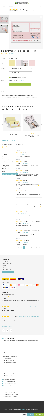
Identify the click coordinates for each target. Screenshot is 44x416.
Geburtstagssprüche (8, 347)
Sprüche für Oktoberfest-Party (9, 352)
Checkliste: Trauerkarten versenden (10, 396)
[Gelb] (12, 63)
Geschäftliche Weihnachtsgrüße (9, 385)
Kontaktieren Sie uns (7, 263)
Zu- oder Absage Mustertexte (9, 381)
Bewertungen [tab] (9, 140)
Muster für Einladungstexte (8, 345)
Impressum (4, 404)
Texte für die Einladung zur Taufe (10, 371)
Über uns (4, 267)
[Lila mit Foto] (25, 63)
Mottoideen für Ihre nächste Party (9, 390)
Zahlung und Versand (7, 405)
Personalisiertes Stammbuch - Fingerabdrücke (27, 306)
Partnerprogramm (6, 261)
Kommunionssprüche (8, 369)
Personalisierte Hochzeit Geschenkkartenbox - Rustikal (29, 316)
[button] (2, 100)
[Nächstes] (42, 32)
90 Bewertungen (11, 53)
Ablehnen (24, 414)
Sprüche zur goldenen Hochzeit (10, 362)
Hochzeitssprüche (7, 358)
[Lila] (19, 63)
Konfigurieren (30, 414)
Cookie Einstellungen (7, 269)
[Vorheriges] (10, 32)
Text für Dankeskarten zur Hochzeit (10, 383)
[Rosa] (32, 63)
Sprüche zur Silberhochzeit (9, 360)
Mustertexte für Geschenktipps (9, 379)
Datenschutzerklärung (21, 405)
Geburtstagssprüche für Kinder (10, 350)
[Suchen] (40, 6)
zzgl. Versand (21, 80)
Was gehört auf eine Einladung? (9, 343)
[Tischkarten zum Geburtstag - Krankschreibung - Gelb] (12, 122)
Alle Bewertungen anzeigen (7, 326)
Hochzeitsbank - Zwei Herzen (24, 297)
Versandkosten (23, 409)
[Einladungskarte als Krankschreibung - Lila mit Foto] (32, 122)
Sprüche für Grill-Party (8, 375)
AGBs (31, 404)
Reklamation (5, 265)
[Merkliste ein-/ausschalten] (41, 17)
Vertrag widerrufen (8, 271)
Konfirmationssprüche (8, 367)
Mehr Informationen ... (12, 414)
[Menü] (4, 6)
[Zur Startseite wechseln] (22, 3)
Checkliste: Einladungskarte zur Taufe (10, 394)
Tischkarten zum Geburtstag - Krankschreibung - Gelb (12, 134)
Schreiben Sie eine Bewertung (10, 174)
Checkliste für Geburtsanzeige (9, 392)
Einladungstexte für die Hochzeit (10, 356)
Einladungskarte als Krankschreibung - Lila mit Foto (31, 136)
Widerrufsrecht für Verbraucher (18, 404)
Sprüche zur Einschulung (9, 373)
